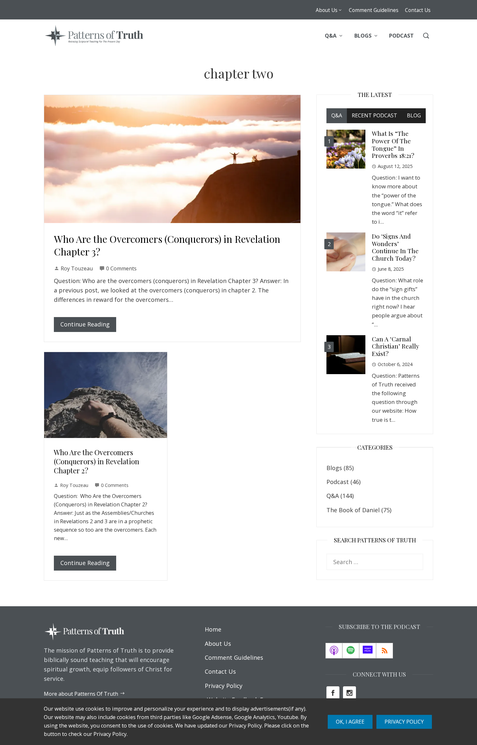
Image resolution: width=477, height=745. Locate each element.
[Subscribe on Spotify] (350, 650)
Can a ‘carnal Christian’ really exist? (395, 346)
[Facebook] (332, 692)
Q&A (332, 496)
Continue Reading (85, 324)
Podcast (337, 482)
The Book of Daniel (353, 510)
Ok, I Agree (350, 721)
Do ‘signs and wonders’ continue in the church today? (395, 247)
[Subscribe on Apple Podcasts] (333, 650)
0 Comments (121, 268)
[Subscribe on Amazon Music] (367, 650)
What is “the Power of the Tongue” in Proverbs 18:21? (393, 144)
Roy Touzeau (77, 268)
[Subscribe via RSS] (384, 650)
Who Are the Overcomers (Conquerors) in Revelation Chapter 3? (167, 245)
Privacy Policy (404, 721)
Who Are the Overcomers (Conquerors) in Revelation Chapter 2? (96, 461)
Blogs (334, 468)
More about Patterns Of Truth (81, 693)
